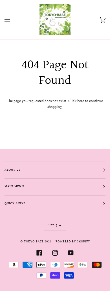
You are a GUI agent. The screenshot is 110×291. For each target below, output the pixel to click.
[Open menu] (13, 20)
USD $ (53, 225)
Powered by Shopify (73, 241)
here (80, 101)
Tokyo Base (33, 241)
